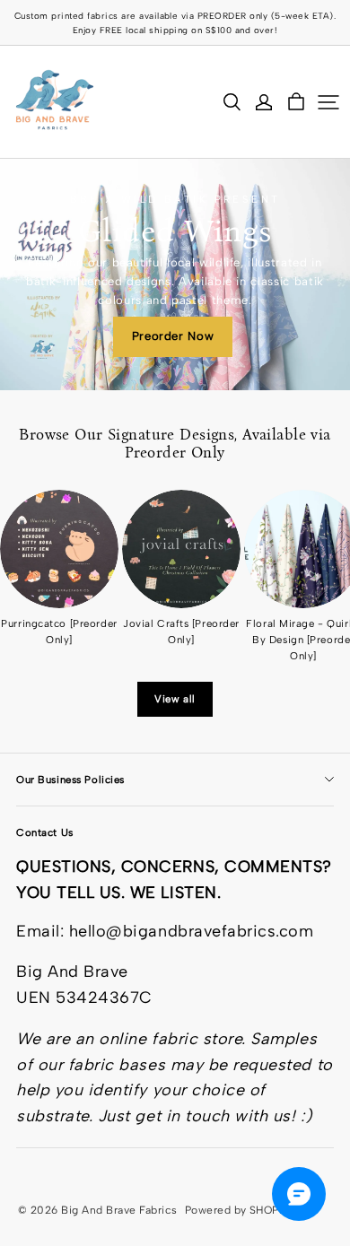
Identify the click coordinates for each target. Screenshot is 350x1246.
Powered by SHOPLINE (243, 1210)
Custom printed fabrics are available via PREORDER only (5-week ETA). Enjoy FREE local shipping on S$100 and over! (176, 23)
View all (175, 699)
